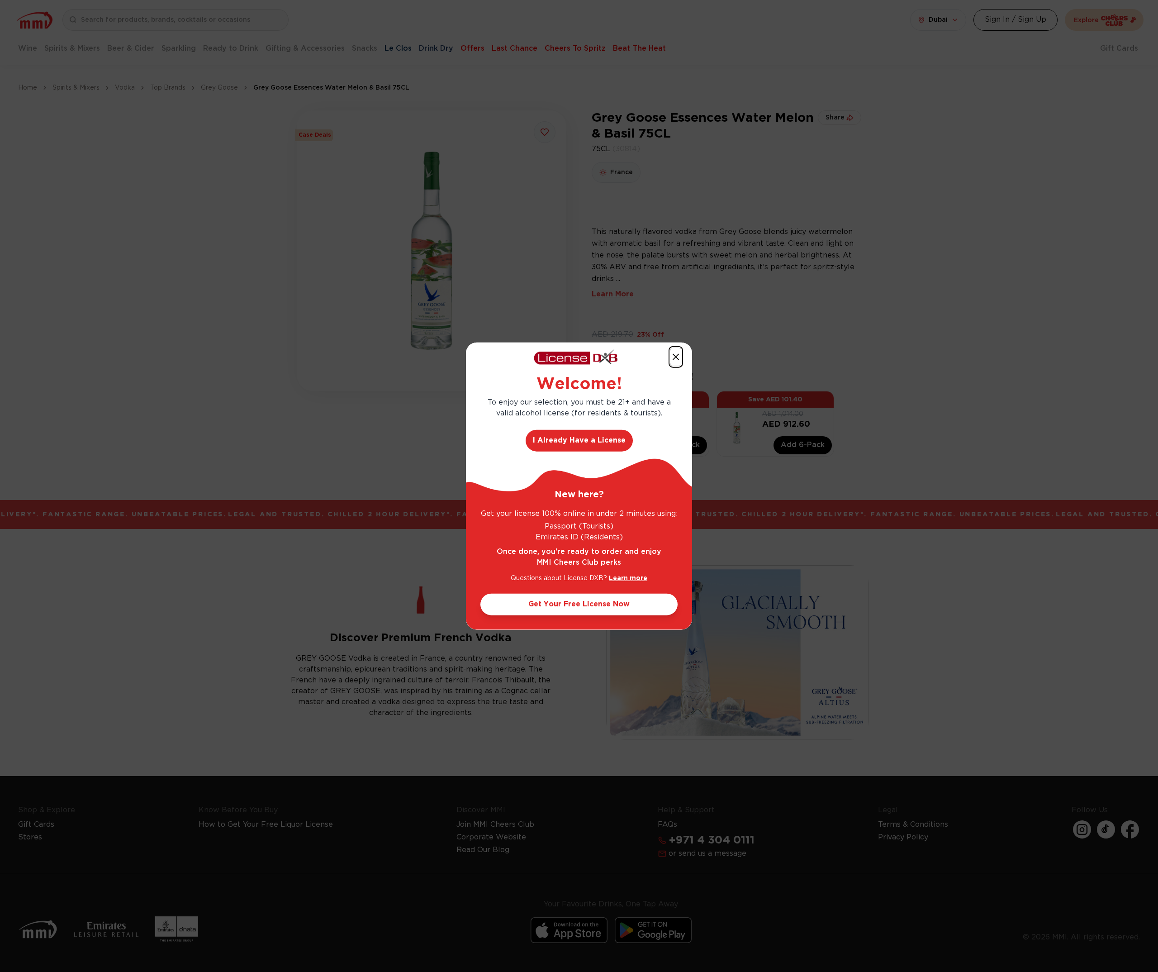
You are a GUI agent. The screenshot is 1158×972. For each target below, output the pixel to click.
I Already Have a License (579, 440)
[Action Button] (675, 357)
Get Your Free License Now (579, 603)
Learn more (628, 578)
